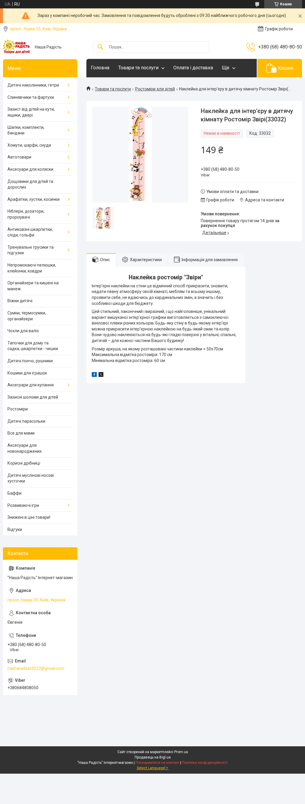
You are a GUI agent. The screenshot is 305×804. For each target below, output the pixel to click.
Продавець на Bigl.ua (153, 757)
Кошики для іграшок (27, 373)
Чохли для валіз (23, 330)
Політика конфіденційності (205, 763)
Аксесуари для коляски (30, 169)
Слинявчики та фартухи (30, 97)
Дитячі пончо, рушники (30, 360)
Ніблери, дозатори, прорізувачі (25, 214)
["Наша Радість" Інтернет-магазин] (16, 47)
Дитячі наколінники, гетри (33, 85)
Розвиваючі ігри (23, 505)
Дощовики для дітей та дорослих (30, 184)
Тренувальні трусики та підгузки (30, 250)
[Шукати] (100, 47)
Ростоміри (17, 409)
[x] (101, 375)
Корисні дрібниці (23, 463)
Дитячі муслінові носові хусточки (30, 478)
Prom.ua (181, 752)
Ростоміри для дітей (155, 89)
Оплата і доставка (193, 67)
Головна (100, 67)
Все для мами (21, 433)
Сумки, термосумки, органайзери (26, 316)
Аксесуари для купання (30, 385)
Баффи (14, 493)
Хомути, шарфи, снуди (29, 145)
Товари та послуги (138, 67)
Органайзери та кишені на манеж (33, 285)
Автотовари (19, 157)
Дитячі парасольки (26, 421)
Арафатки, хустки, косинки (33, 199)
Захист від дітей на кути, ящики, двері (31, 112)
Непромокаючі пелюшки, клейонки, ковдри (31, 268)
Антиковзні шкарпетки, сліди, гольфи (30, 232)
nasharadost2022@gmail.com (35, 668)
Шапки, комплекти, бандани (25, 130)
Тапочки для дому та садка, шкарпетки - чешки (32, 346)
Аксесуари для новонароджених (24, 448)
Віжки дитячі (19, 300)
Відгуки (14, 529)
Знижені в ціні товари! (28, 517)
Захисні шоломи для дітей (32, 397)
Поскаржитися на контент (157, 763)
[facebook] (94, 375)
